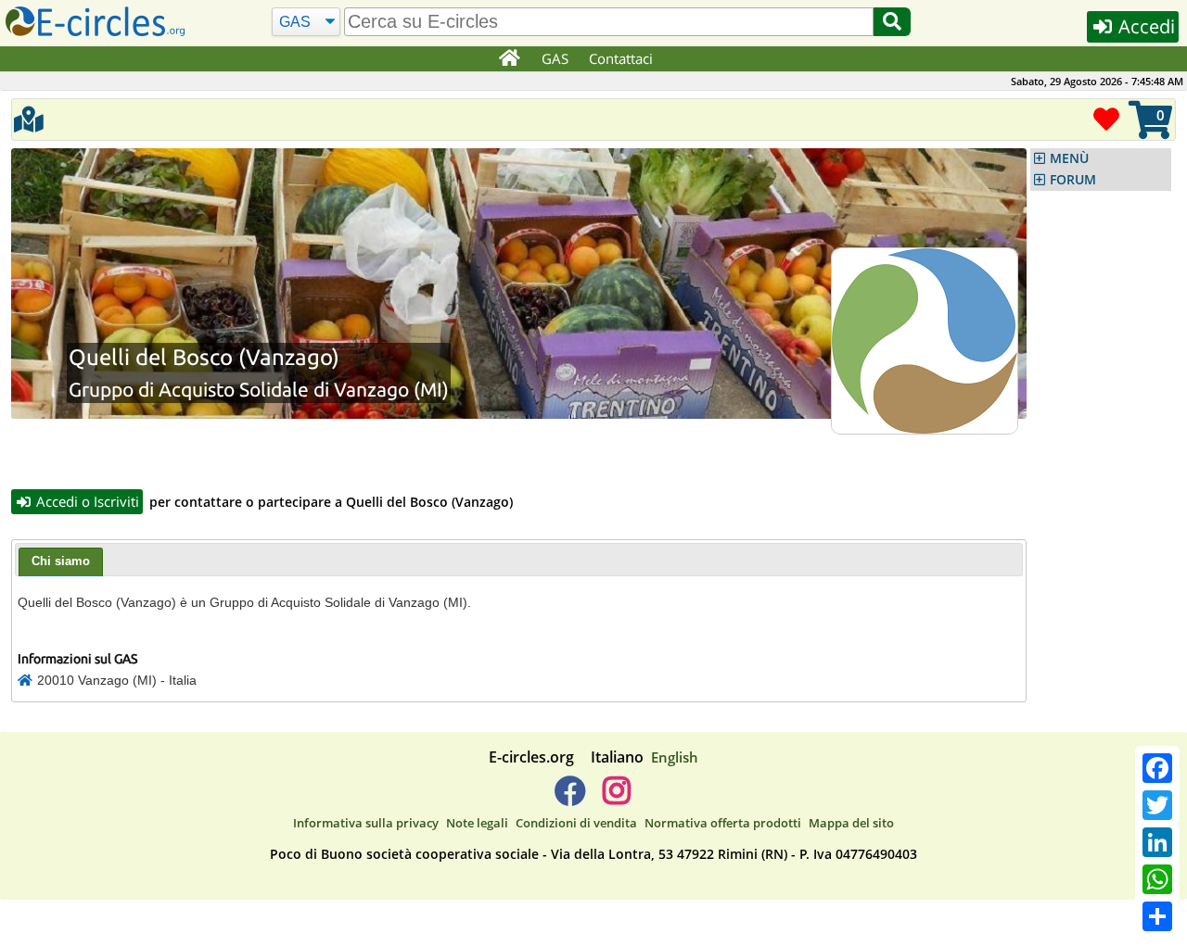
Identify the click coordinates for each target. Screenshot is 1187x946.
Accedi (1144, 26)
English (674, 757)
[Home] (508, 59)
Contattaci (621, 58)
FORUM (1073, 179)
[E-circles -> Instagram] (616, 797)
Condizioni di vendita (576, 822)
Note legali (477, 822)
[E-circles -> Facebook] (570, 797)
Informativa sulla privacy (366, 822)
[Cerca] (892, 21)
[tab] (61, 562)
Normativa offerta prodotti (723, 822)
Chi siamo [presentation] (61, 561)
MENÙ (1069, 158)
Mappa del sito (851, 822)
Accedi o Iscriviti (85, 501)
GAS (555, 58)
